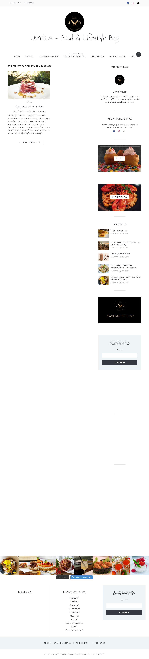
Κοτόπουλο (74, 612)
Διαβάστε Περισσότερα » (123, 102)
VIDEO (132, 56)
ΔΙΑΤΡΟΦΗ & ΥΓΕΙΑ (117, 56)
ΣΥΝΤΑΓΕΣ (29, 56)
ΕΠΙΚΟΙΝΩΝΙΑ (29, 3)
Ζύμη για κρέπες (119, 231)
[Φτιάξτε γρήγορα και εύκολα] (46, 565)
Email (120, 350)
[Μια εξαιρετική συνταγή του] (9, 565)
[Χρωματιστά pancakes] (29, 85)
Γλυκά (29, 102)
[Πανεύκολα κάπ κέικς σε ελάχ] (65, 565)
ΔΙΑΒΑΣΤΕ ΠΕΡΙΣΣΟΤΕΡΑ (29, 142)
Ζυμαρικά (74, 605)
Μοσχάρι (74, 616)
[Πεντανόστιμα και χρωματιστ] (121, 565)
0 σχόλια (41, 111)
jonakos (32, 111)
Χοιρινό (74, 620)
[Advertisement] (119, 391)
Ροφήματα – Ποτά (74, 630)
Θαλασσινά (74, 609)
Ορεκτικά (74, 598)
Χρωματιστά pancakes (29, 106)
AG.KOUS (101, 654)
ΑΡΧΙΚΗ (17, 56)
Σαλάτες (74, 602)
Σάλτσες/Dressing (74, 623)
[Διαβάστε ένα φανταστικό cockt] (83, 565)
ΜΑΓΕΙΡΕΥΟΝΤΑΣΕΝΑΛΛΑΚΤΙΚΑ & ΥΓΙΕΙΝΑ (74, 55)
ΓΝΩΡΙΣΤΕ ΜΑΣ (15, 3)
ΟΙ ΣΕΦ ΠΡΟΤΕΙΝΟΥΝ (48, 56)
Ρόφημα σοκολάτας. (120, 254)
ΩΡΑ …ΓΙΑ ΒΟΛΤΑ (98, 56)
